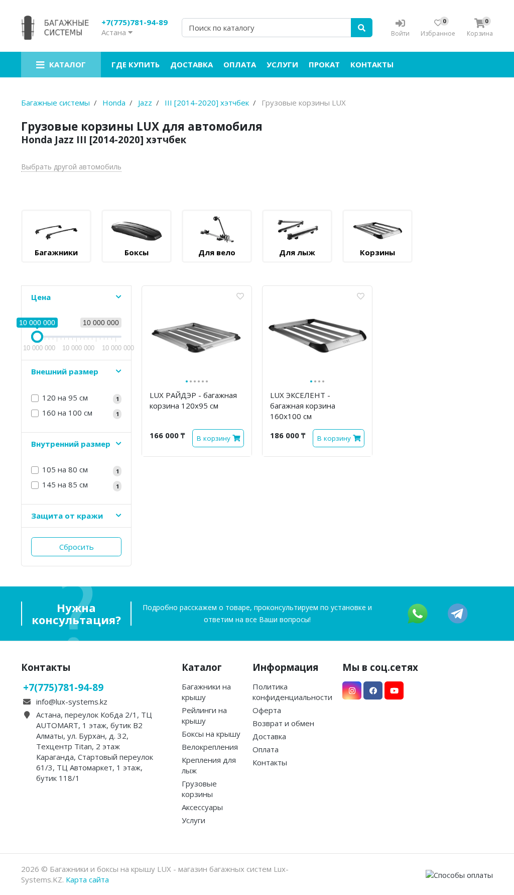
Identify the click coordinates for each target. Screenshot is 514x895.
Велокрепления (210, 747)
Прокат (324, 64)
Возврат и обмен (283, 723)
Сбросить (76, 547)
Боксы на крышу (211, 734)
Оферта (266, 710)
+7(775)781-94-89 (134, 22)
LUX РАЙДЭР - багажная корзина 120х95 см (193, 400)
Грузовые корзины (199, 788)
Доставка (191, 64)
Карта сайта (87, 879)
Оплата (239, 64)
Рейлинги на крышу (204, 715)
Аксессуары (202, 807)
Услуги (282, 64)
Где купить (135, 64)
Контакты (372, 64)
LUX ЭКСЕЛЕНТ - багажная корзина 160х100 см (302, 405)
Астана (114, 32)
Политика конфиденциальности (292, 691)
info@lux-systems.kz (71, 702)
